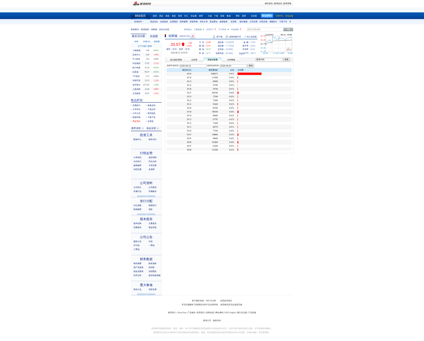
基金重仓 (214, 22)
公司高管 (153, 187)
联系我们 (201, 312)
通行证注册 (242, 312)
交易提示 (136, 105)
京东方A (210, 29)
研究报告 (152, 113)
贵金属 (194, 16)
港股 (167, 16)
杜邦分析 (137, 275)
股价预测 (243, 22)
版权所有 (217, 320)
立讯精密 (136, 93)
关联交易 (153, 289)
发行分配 (146, 201)
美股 (174, 16)
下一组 (290, 21)
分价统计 (137, 161)
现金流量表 (138, 271)
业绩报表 (164, 22)
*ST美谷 (136, 76)
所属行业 (137, 191)
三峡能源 (198, 29)
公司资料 (146, 183)
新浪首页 (278, 3)
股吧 (244, 16)
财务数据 (146, 259)
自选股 (254, 16)
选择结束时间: (213, 65)
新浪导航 (287, 3)
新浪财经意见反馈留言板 (231, 304)
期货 (180, 16)
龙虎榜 (234, 22)
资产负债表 (138, 267)
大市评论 (136, 109)
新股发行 (153, 205)
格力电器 (136, 67)
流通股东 (137, 227)
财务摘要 (137, 263)
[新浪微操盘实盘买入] (192, 36)
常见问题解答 (188, 304)
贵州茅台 (136, 85)
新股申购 (194, 22)
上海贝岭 (136, 89)
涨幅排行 (273, 22)
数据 (229, 16)
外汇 (186, 16)
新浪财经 (135, 29)
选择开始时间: (173, 65)
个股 (216, 16)
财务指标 (153, 263)
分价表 (194, 60)
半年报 (136, 245)
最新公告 (137, 241)
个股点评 (152, 109)
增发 (151, 209)
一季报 (152, 245)
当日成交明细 (176, 60)
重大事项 (146, 285)
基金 (161, 16)
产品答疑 (252, 312)
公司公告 (136, 113)
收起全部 (151, 128)
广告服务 (191, 312)
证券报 (151, 121)
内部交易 (263, 22)
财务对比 (153, 139)
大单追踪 (137, 157)
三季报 (136, 249)
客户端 (219, 37)
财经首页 (269, 3)
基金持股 (153, 227)
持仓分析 (153, 161)
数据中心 (137, 139)
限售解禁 (184, 22)
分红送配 (137, 205)
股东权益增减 (154, 275)
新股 (222, 16)
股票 (155, 16)
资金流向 (154, 22)
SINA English (230, 312)
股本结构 (137, 223)
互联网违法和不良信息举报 (206, 304)
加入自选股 (252, 37)
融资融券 (224, 22)
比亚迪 (135, 72)
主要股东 (153, 223)
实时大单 (204, 22)
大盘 (210, 16)
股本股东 (146, 219)
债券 (201, 16)
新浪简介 (172, 312)
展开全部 (136, 128)
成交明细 (153, 157)
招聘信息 (210, 312)
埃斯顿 (154, 29)
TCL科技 (222, 29)
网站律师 (219, 312)
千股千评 (283, 22)
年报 (151, 241)
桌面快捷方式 (235, 37)
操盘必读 (152, 105)
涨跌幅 (157, 41)
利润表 (152, 267)
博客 (238, 16)
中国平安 (136, 80)
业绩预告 (174, 22)
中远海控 (235, 29)
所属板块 (153, 191)
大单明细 (231, 60)
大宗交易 (253, 22)
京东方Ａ (136, 55)
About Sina (181, 312)
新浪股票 (145, 29)
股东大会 (137, 289)
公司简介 (137, 187)
